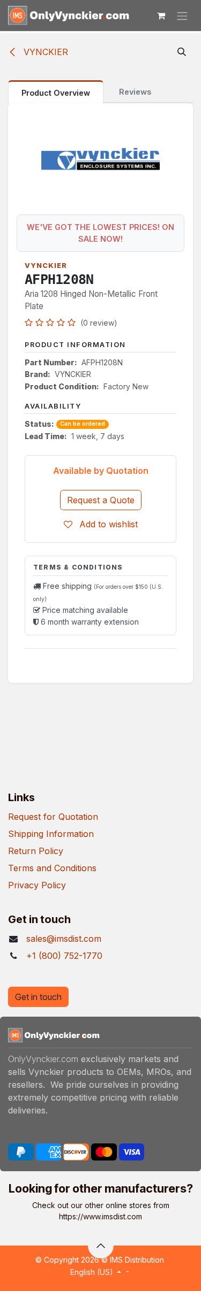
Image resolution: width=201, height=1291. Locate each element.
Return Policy (35, 851)
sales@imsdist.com (63, 938)
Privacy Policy (37, 885)
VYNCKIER (44, 52)
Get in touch (38, 997)
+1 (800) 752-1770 (64, 955)
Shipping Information (51, 833)
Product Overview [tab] (55, 92)
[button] (181, 52)
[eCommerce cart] (161, 15)
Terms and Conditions (52, 868)
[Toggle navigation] (182, 15)
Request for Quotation (53, 816)
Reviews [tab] (135, 91)
